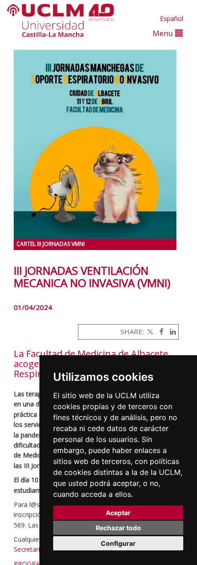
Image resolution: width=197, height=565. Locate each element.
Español (171, 18)
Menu (164, 33)
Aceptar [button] (118, 513)
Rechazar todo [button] (118, 528)
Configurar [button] (118, 543)
